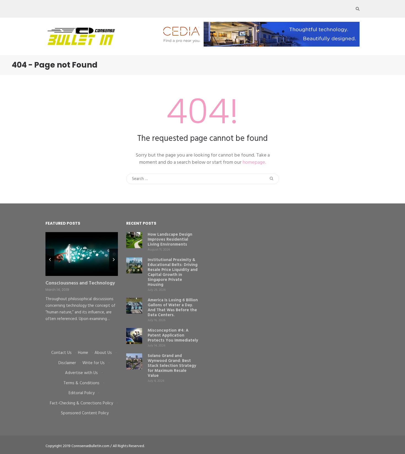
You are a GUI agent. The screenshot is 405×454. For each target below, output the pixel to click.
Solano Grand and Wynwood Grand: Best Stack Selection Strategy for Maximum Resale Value (172, 366)
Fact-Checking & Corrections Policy (81, 403)
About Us (103, 353)
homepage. (254, 162)
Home (83, 353)
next (113, 260)
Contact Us (61, 353)
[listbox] (81, 287)
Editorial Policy (81, 393)
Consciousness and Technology (80, 283)
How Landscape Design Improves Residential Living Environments (170, 239)
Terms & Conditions (81, 383)
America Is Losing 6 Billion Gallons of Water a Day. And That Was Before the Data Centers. (173, 307)
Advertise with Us (81, 373)
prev (49, 260)
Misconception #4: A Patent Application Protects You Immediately (173, 335)
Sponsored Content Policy (85, 413)
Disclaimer (67, 363)
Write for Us (93, 363)
